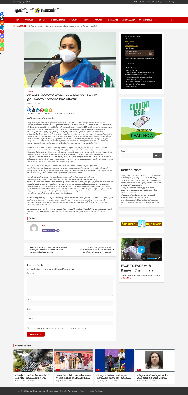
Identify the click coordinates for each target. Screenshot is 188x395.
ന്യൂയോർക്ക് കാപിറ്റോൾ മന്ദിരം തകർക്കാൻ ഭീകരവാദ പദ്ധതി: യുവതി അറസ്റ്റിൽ (152, 378)
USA (17, 370)
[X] (33, 110)
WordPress (99, 391)
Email (29, 309)
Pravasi (98, 20)
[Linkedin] (38, 110)
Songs (160, 2)
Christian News (58, 20)
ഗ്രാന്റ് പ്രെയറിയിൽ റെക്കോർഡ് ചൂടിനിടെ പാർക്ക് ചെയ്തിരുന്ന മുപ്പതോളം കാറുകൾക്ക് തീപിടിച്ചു (31, 378)
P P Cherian (32, 381)
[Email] (58, 230)
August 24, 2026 (20, 381)
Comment (31, 273)
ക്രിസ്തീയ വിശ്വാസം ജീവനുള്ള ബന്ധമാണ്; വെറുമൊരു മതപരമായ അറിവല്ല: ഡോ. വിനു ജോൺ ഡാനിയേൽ (139, 190)
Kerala (30, 91)
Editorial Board (139, 2)
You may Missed (23, 345)
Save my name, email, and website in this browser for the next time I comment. (58, 328)
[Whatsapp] (46, 110)
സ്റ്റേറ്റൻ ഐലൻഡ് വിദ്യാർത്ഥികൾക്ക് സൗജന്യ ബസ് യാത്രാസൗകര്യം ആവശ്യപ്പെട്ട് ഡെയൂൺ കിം (140, 202)
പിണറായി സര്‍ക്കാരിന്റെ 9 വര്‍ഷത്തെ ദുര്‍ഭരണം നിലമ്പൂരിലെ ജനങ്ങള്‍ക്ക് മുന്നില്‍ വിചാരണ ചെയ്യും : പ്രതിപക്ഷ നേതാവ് (48, 249)
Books (42, 20)
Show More (127, 278)
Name (30, 299)
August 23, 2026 (102, 381)
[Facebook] (29, 110)
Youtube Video (150, 2)
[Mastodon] (2, 36)
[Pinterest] (42, 110)
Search (123, 151)
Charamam (113, 20)
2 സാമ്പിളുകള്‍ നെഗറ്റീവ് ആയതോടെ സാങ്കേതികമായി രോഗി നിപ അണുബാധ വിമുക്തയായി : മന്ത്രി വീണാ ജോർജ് (95, 249)
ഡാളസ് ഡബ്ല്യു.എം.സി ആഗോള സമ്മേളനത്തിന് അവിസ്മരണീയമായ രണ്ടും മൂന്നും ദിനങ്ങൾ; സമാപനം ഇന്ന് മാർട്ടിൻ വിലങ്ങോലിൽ (141, 182)
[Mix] (2, 40)
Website (30, 319)
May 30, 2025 (31, 103)
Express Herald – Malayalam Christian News (42, 391)
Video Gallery (128, 20)
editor (40, 103)
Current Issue (145, 20)
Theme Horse (73, 391)
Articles (29, 20)
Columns (73, 20)
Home (18, 20)
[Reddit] (2, 23)
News (86, 20)
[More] (50, 110)
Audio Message (169, 2)
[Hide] (1, 53)
